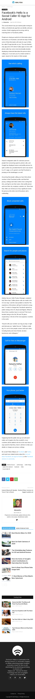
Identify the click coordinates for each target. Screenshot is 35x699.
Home (3, 6)
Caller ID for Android (8, 467)
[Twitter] (17, 520)
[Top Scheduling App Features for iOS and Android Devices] (6, 552)
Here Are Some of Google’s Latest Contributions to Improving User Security (21, 561)
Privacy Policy (21, 693)
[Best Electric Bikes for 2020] (6, 535)
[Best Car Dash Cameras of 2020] (6, 544)
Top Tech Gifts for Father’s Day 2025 (22, 619)
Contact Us (13, 693)
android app (20, 464)
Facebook (21, 452)
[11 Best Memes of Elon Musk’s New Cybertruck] (6, 578)
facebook (17, 467)
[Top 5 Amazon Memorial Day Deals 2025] (6, 630)
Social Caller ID (6, 469)
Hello (22, 467)
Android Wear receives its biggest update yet (25, 491)
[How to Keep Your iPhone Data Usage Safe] (6, 569)
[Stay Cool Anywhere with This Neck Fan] (6, 613)
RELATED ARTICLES (8, 528)
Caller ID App (28, 464)
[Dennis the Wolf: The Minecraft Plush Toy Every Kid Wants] (6, 604)
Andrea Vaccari (11, 464)
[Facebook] (10, 678)
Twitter (29, 452)
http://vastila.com (17, 512)
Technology (10, 6)
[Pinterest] (15, 678)
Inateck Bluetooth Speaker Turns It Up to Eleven (9, 491)
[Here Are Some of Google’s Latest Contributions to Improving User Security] (6, 561)
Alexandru (6, 22)
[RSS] (20, 678)
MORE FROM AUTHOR (22, 528)
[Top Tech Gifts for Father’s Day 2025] (6, 621)
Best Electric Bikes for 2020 (21, 533)
